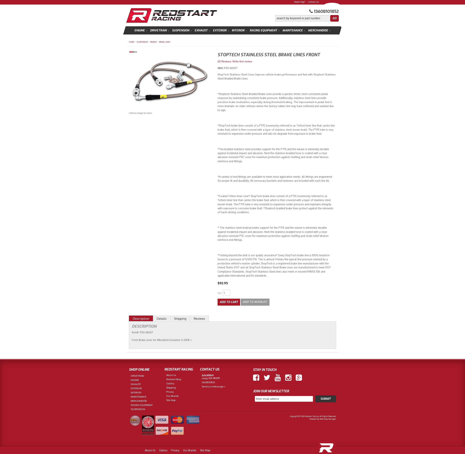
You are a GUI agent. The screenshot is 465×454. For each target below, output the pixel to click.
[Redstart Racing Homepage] (171, 16)
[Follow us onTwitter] (267, 377)
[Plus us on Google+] (299, 377)
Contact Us (313, 2)
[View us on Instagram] (288, 377)
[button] (307, 18)
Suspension (180, 30)
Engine (139, 30)
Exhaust (201, 30)
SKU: (221, 67)
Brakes (153, 42)
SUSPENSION (142, 42)
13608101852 (208, 382)
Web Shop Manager (328, 419)
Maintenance (292, 30)
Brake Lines (164, 42)
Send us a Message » (213, 386)
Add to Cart (229, 302)
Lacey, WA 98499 (210, 378)
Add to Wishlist (255, 302)
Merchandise (318, 30)
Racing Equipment (263, 30)
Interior (238, 30)
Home (131, 42)
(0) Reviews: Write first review (235, 61)
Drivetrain (158, 30)
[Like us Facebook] (256, 377)
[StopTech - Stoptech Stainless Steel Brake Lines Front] (170, 52)
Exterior (220, 30)
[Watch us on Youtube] (278, 377)
